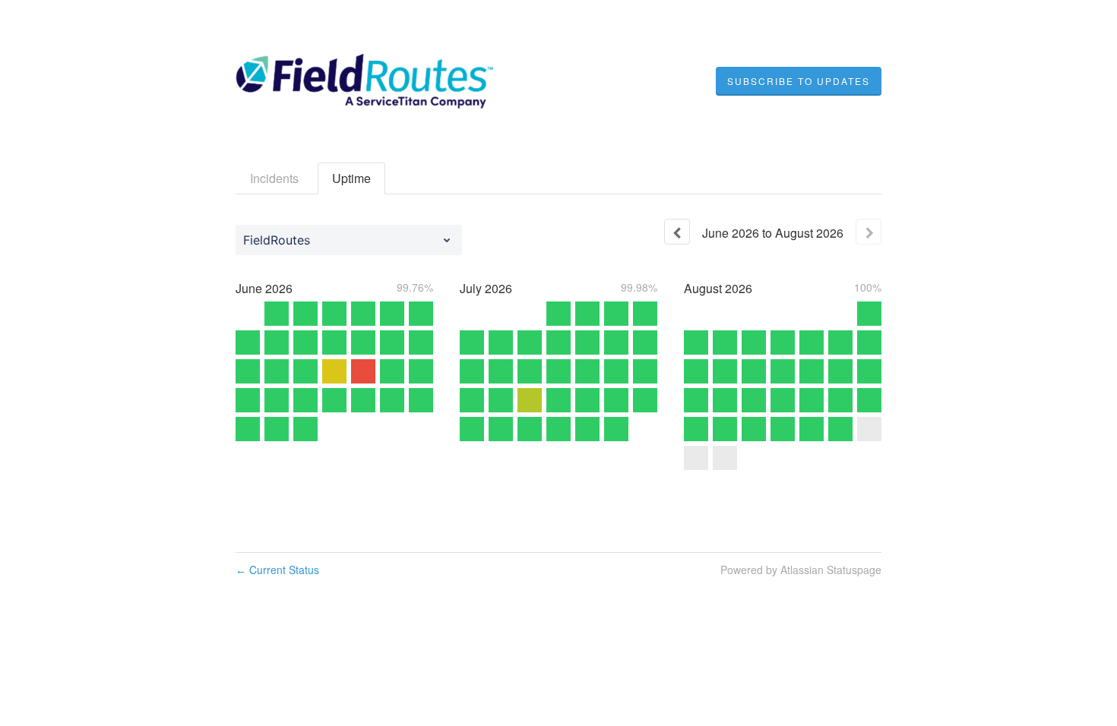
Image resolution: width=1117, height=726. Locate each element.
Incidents (274, 178)
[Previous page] (677, 232)
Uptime (351, 178)
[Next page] (868, 232)
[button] (798, 81)
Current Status (277, 569)
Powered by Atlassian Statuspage (800, 569)
